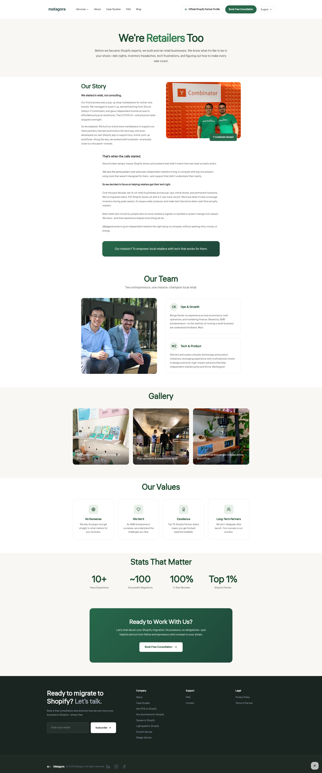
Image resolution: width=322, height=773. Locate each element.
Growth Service (144, 732)
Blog (138, 9)
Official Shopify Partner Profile (204, 9)
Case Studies (113, 9)
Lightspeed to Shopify (147, 726)
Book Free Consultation (241, 9)
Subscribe (101, 727)
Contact (190, 703)
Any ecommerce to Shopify (150, 714)
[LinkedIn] (108, 767)
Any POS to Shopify (146, 709)
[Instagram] (116, 767)
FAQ (128, 9)
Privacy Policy (242, 697)
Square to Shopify (145, 720)
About (97, 9)
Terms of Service (244, 703)
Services (81, 9)
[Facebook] (124, 767)
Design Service (143, 737)
